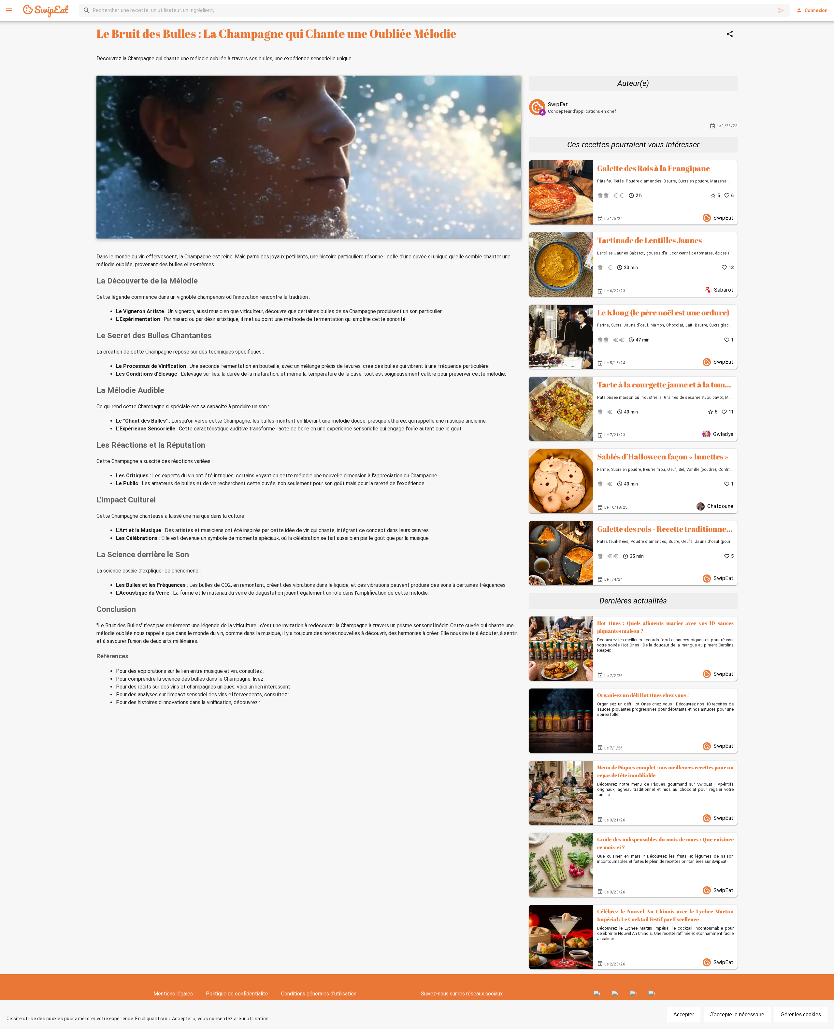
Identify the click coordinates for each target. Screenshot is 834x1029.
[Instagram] (615, 994)
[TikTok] (651, 994)
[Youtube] (633, 994)
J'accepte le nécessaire (737, 1014)
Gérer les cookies (801, 1014)
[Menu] (9, 10)
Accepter (683, 1014)
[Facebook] (597, 994)
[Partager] (730, 34)
